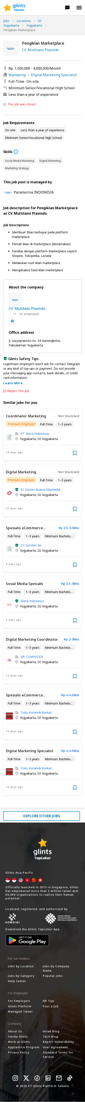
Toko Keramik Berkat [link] (36, 712)
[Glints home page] (14, 8)
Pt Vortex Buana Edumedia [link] (40, 489)
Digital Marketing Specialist (54, 74)
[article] (42, 434)
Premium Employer (21, 424)
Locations (24, 21)
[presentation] (14, 8)
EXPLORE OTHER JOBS (41, 816)
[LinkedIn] (48, 1078)
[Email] (58, 1078)
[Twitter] (26, 1078)
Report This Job (18, 391)
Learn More (13, 383)
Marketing (17, 74)
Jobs (6, 21)
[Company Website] (12, 321)
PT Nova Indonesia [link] (35, 433)
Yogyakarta (34, 25)
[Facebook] (37, 1078)
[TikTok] (69, 1078)
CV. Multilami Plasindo (40, 49)
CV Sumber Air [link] (31, 545)
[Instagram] (15, 1078)
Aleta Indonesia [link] (32, 601)
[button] (67, 7)
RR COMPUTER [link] (32, 657)
